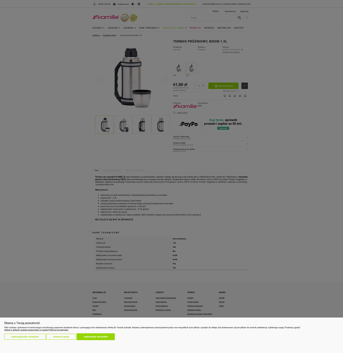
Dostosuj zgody (61, 337)
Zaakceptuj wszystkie (96, 336)
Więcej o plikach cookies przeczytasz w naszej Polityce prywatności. (36, 330)
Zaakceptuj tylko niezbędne (25, 337)
